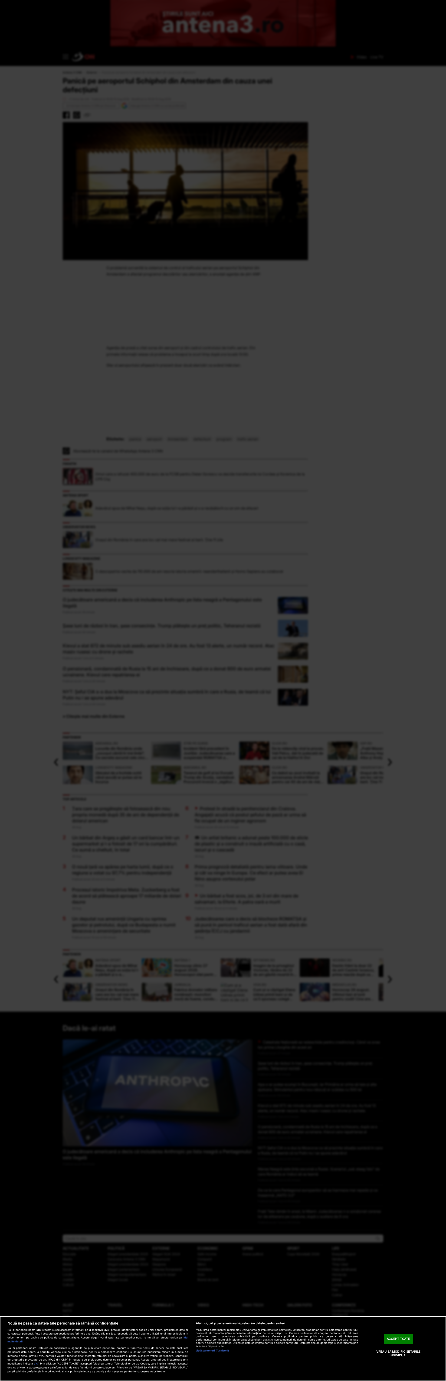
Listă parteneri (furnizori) (212, 1350)
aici (36, 1363)
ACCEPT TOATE (398, 1339)
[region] (223, 1348)
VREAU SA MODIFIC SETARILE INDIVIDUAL (398, 1353)
